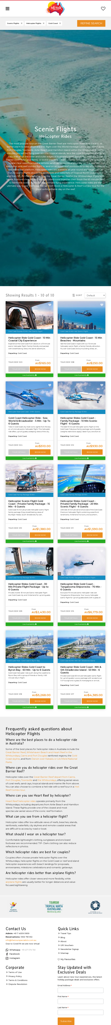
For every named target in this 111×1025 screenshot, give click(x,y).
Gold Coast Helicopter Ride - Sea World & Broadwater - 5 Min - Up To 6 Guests (29, 421)
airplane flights (14, 882)
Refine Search (91, 23)
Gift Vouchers (66, 945)
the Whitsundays (47, 780)
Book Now (40, 369)
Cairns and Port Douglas (34, 755)
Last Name (63, 1007)
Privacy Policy (15, 976)
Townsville (26, 780)
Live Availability (29, 375)
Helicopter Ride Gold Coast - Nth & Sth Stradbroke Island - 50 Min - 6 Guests (80, 670)
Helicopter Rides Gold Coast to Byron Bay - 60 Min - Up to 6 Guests (29, 668)
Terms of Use (15, 972)
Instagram (14, 958)
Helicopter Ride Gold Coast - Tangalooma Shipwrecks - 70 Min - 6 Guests (80, 587)
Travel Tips (65, 933)
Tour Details (18, 369)
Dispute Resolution (17, 984)
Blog (62, 937)
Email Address (65, 985)
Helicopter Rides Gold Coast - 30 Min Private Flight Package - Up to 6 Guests (28, 587)
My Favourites (68, 959)
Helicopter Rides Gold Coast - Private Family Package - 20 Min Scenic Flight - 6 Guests (79, 504)
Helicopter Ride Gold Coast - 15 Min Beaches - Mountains (81, 339)
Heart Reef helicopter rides (21, 801)
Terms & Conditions (17, 980)
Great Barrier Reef (16, 752)
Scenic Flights (13, 23)
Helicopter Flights (33, 23)
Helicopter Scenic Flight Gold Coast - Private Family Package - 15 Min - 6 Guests (29, 504)
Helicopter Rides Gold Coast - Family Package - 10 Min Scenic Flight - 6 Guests (78, 421)
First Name (63, 996)
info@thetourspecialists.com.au (21, 940)
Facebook (14, 954)
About (63, 941)
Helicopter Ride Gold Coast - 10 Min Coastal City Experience (29, 339)
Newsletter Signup (69, 949)
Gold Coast (53, 23)
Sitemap (64, 953)
